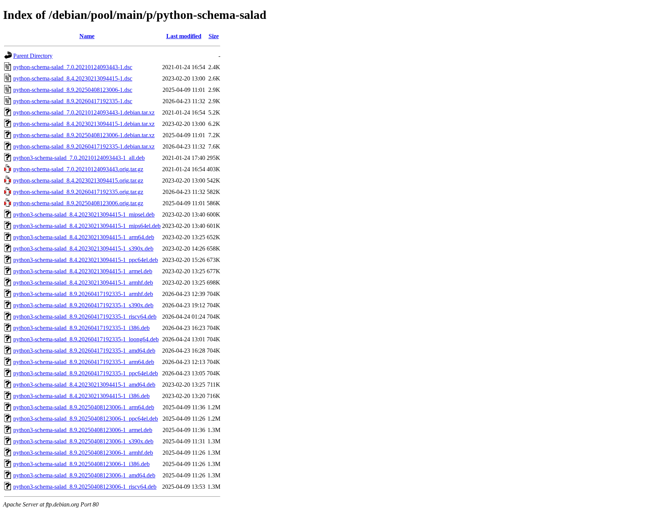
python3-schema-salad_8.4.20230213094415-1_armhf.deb (83, 282)
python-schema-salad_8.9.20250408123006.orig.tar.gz (78, 203)
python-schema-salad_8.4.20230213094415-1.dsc (72, 78)
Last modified (183, 36)
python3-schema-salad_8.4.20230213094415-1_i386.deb (81, 396)
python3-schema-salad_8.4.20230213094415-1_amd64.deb (84, 384)
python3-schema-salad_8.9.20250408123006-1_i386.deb (81, 464)
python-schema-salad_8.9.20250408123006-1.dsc (72, 90)
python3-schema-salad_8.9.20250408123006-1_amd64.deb (84, 475)
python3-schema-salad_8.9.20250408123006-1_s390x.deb (83, 441)
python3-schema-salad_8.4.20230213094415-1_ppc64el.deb (85, 260)
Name (86, 36)
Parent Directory (33, 56)
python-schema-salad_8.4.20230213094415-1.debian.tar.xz (84, 124)
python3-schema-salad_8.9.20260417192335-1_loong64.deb (86, 339)
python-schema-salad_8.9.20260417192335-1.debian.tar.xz (84, 146)
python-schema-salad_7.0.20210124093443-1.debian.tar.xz (84, 112)
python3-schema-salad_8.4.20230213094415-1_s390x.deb (83, 248)
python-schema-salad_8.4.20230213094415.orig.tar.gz (78, 180)
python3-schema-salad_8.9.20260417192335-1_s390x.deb (83, 305)
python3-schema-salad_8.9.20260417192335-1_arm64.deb (83, 362)
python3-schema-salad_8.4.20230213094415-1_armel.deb (82, 271)
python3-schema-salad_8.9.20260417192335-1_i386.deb (81, 328)
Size (214, 36)
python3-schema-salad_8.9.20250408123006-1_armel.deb (82, 430)
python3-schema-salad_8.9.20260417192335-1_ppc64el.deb (85, 373)
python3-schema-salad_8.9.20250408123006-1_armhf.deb (83, 452)
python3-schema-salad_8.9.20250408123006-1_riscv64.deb (84, 486)
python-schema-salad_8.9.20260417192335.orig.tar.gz (78, 192)
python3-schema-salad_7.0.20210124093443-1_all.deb (79, 158)
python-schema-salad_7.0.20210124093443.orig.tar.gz (78, 169)
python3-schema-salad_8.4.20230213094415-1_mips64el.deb (87, 226)
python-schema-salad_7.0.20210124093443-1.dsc (72, 67)
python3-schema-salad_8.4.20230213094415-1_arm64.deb (83, 237)
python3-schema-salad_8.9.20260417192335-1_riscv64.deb (84, 316)
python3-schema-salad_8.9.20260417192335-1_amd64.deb (84, 350)
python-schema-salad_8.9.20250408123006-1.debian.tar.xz (84, 135)
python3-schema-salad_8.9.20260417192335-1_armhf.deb (83, 294)
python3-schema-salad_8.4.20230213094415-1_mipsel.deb (84, 214)
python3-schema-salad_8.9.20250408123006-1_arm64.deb (83, 407)
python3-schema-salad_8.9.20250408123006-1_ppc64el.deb (85, 418)
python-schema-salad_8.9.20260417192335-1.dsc (72, 101)
